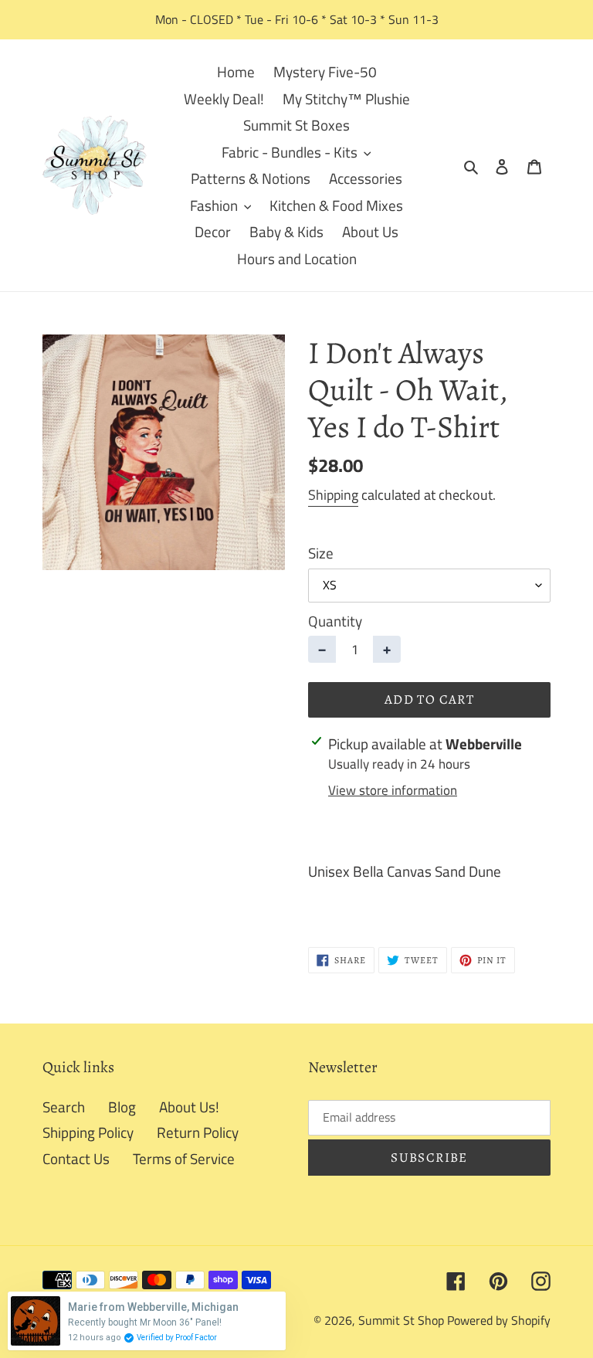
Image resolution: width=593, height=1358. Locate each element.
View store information (392, 790)
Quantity (335, 621)
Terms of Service (184, 1158)
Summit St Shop (401, 1320)
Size (321, 553)
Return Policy (198, 1132)
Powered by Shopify (499, 1320)
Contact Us (76, 1158)
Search (63, 1106)
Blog (122, 1106)
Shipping (333, 494)
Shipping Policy (88, 1132)
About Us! (189, 1106)
